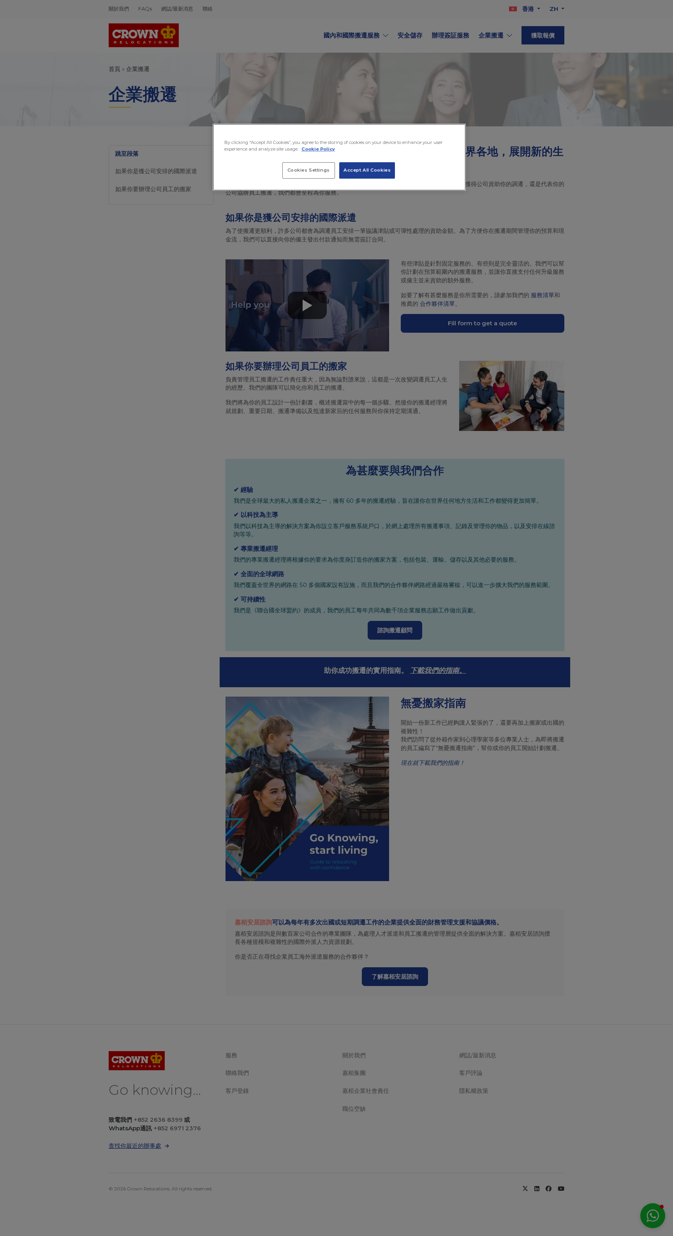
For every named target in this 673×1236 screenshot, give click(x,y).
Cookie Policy (318, 149)
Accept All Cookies (367, 170)
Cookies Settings (308, 170)
